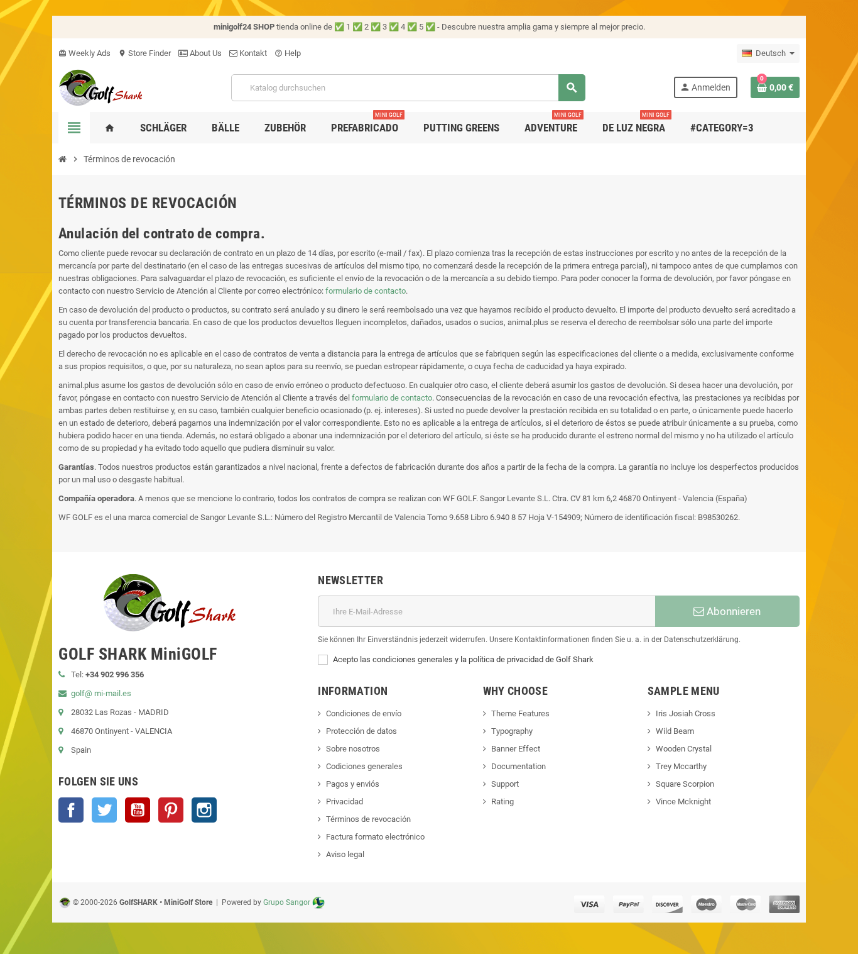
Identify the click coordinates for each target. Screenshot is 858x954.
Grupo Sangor (286, 902)
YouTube (137, 810)
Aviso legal (345, 854)
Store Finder (144, 53)
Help (287, 53)
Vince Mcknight (683, 801)
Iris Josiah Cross (685, 713)
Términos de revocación (368, 819)
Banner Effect (515, 748)
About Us (205, 53)
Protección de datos (361, 731)
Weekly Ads (84, 53)
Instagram (204, 810)
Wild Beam (675, 731)
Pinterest (170, 810)
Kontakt (252, 53)
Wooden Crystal (684, 748)
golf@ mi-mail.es (101, 693)
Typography (512, 731)
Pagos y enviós (352, 784)
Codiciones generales (364, 766)
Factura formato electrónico (375, 836)
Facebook (71, 810)
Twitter (104, 810)
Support (505, 784)
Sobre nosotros (353, 748)
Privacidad (344, 801)
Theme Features (520, 713)
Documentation (518, 766)
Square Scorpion (685, 784)
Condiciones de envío (363, 713)
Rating (502, 801)
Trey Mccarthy (681, 766)
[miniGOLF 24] (100, 86)
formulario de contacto (365, 291)
